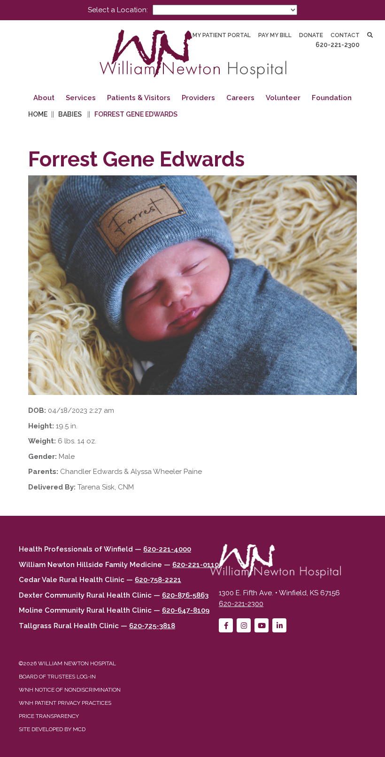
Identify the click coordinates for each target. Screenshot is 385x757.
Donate (311, 35)
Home (37, 114)
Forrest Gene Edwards (135, 114)
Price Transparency (49, 716)
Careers (240, 98)
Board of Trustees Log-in (57, 676)
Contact (345, 35)
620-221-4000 (167, 549)
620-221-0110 (195, 564)
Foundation (332, 98)
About (43, 98)
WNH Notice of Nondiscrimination (70, 689)
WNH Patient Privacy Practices (65, 703)
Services (81, 98)
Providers (198, 98)
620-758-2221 (158, 580)
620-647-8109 (185, 610)
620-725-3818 (152, 626)
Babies (70, 114)
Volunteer (283, 98)
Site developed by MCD (52, 729)
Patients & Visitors (138, 98)
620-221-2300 (338, 44)
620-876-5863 (185, 595)
